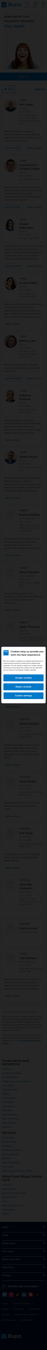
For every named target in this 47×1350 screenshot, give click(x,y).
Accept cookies (23, 678)
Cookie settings (23, 696)
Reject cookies (23, 687)
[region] (23, 675)
